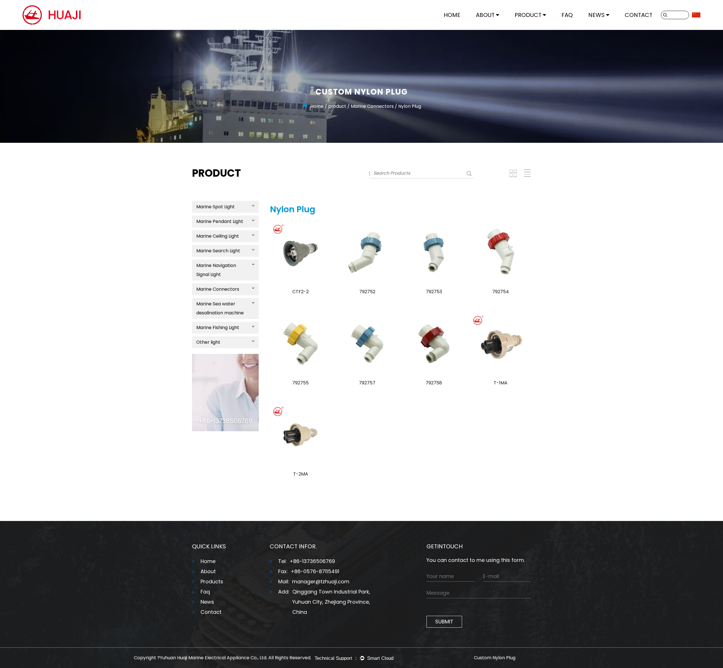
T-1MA (501, 383)
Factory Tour (489, 28)
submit (444, 621)
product (528, 15)
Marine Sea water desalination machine (220, 308)
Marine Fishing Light (217, 327)
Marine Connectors (372, 106)
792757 (367, 383)
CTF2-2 (300, 291)
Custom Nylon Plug (494, 657)
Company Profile (494, 29)
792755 (300, 383)
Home (452, 15)
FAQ (567, 15)
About (485, 15)
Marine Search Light (218, 251)
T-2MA (300, 474)
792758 (434, 383)
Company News (605, 29)
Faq (205, 591)
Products (212, 581)
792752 (367, 291)
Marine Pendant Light (537, 28)
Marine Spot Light (215, 206)
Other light (208, 342)
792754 (500, 291)
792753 (434, 291)
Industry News (603, 28)
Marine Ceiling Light (217, 236)
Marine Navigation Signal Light (543, 26)
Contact (638, 15)
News (596, 15)
